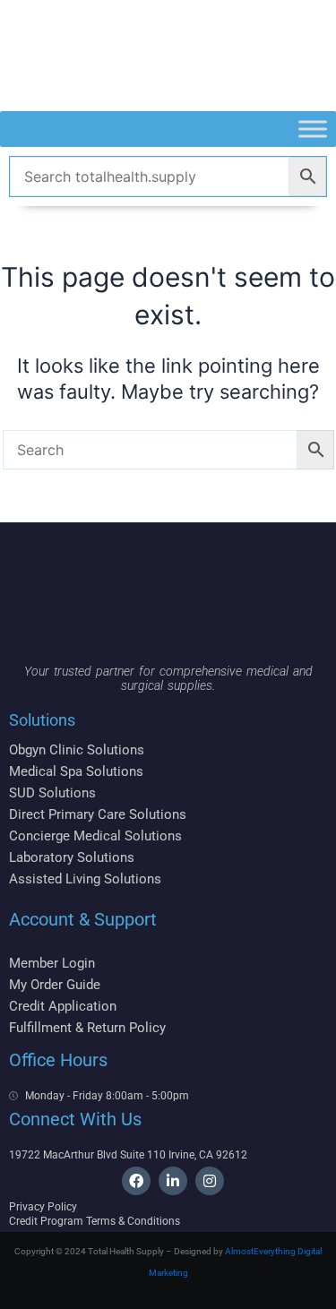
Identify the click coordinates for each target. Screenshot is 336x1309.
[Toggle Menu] (312, 128)
